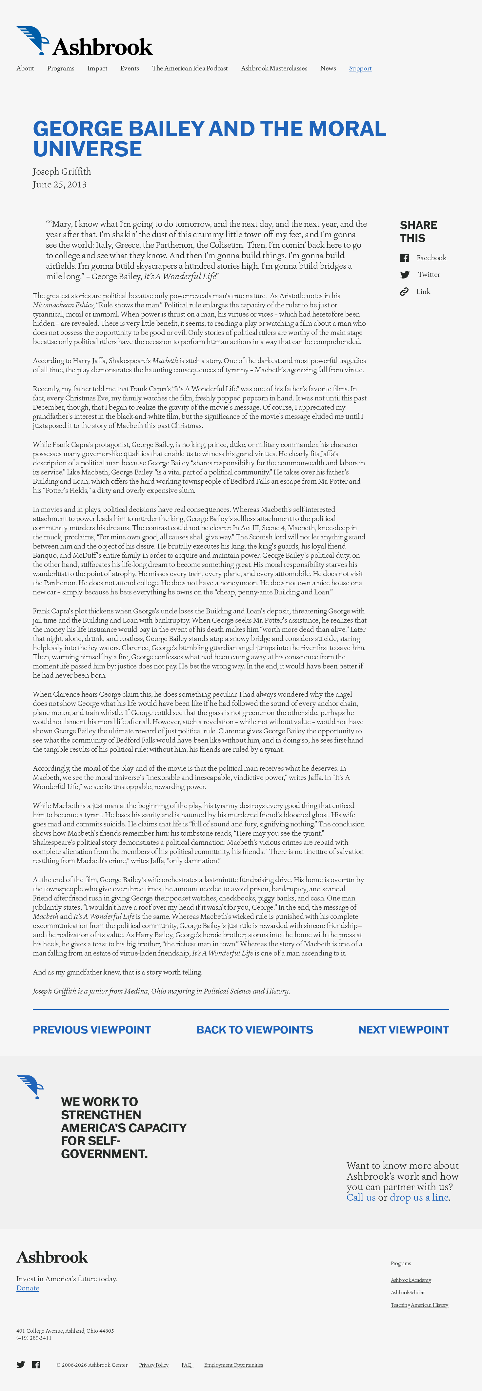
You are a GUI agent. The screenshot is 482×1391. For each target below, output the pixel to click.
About (25, 68)
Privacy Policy (154, 1365)
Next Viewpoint (403, 1029)
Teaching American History (420, 1305)
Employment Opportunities (233, 1365)
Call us (361, 1197)
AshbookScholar (408, 1292)
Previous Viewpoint (92, 1029)
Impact (98, 68)
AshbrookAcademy (411, 1280)
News (328, 68)
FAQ (186, 1365)
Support (360, 68)
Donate (27, 1288)
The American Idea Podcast (190, 68)
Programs (60, 68)
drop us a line (419, 1197)
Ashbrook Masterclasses (274, 68)
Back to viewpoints (254, 1029)
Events (129, 68)
